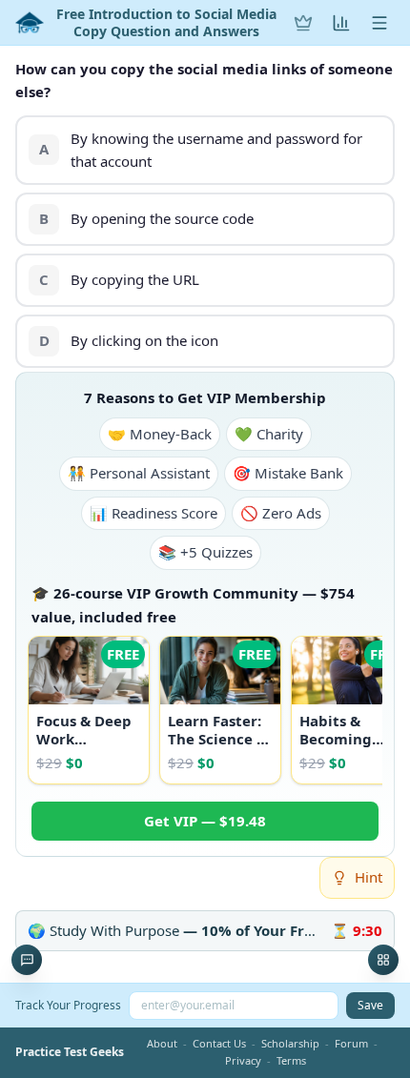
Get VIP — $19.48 (205, 820)
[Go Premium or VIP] (303, 23)
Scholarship (290, 1043)
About (162, 1043)
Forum (351, 1043)
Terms (291, 1060)
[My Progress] (341, 23)
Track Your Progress (68, 1005)
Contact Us (219, 1043)
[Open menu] (379, 23)
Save (370, 1005)
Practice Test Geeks (69, 1052)
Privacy (243, 1060)
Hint (368, 876)
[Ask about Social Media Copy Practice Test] (26, 960)
